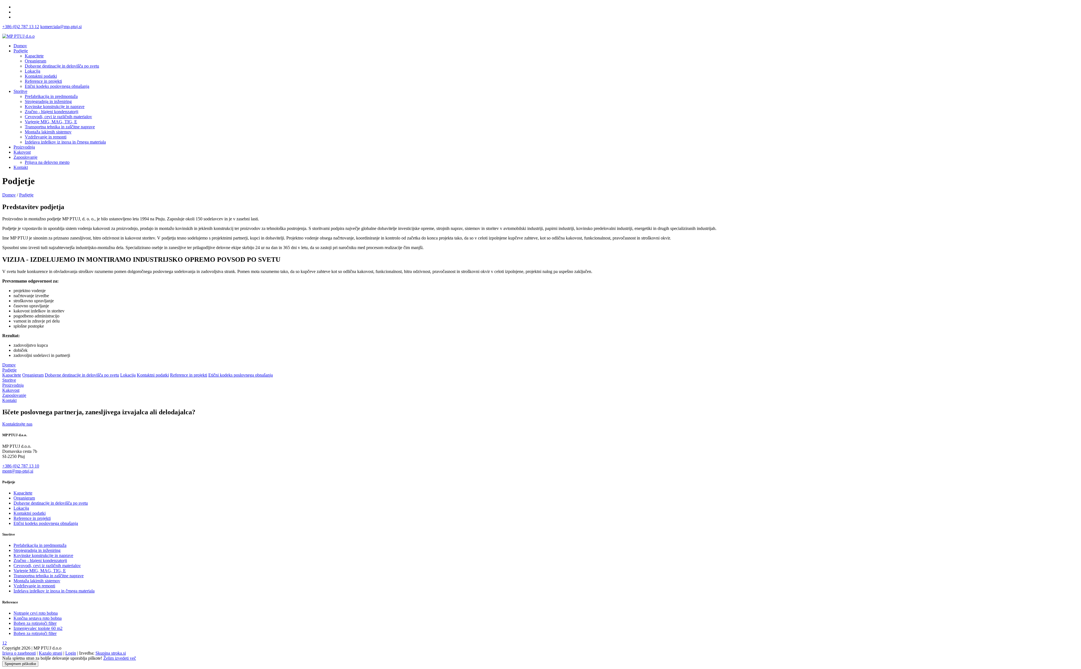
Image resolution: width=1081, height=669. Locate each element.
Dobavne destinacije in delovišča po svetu (82, 375)
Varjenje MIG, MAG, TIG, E (40, 570)
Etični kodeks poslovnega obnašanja (240, 375)
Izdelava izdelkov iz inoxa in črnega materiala (54, 591)
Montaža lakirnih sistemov (37, 580)
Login (70, 653)
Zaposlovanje (25, 157)
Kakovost (22, 152)
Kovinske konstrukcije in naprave (43, 555)
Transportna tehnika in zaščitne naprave (49, 575)
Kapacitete (11, 375)
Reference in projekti (188, 375)
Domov (20, 45)
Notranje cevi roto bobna (36, 613)
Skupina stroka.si (110, 653)
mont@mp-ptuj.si (17, 471)
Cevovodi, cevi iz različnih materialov (47, 565)
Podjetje (21, 50)
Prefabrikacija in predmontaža (40, 545)
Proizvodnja (24, 147)
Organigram (33, 375)
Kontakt (21, 167)
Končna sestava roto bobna (38, 618)
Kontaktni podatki (153, 375)
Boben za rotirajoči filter (35, 623)
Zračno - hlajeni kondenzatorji (40, 560)
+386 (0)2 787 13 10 (20, 466)
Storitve (20, 91)
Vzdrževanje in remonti (34, 585)
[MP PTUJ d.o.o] (18, 36)
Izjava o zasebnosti (19, 653)
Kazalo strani (50, 653)
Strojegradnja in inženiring (37, 550)
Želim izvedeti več (119, 658)
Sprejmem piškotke (20, 664)
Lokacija (128, 375)
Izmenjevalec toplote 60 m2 (38, 628)
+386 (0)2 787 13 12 (20, 26)
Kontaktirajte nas (17, 424)
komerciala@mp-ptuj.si (61, 26)
